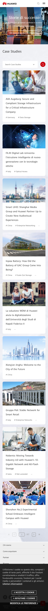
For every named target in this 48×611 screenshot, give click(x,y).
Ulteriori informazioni (12, 584)
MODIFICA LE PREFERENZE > (24, 603)
